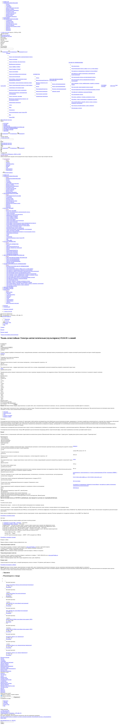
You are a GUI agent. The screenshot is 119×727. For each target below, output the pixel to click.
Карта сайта (3, 718)
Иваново (8, 165)
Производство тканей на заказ (8, 685)
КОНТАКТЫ (9, 292)
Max (4, 325)
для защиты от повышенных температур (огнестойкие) (86, 484)
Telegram (7, 320)
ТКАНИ (5, 124)
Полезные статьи (5, 667)
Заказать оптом (4, 682)
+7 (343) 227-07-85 (5, 32)
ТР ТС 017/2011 (76, 481)
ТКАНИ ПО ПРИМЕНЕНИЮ (10, 128)
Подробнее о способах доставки (8, 537)
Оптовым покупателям (6, 679)
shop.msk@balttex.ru (31, 546)
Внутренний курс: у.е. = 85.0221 (8, 720)
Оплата (2, 658)
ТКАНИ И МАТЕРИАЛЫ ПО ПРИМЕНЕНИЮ (17, 266)
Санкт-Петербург (10, 163)
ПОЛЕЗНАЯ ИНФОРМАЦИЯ (13, 178)
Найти (2, 723)
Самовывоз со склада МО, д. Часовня (12, 522)
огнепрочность (76, 472)
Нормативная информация (7, 666)
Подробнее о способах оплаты (8, 515)
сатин (2, 368)
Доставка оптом (4, 687)
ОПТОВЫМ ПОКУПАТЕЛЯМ (13, 195)
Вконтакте (7, 319)
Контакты (3, 692)
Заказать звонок (4, 155)
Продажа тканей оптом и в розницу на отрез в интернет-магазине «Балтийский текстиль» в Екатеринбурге (26, 716)
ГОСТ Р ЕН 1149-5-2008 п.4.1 (80, 477)
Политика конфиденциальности (8, 668)
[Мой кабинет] (1, 135)
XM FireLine (76, 487)
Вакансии (3, 690)
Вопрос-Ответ (4, 669)
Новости (3, 689)
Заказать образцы (5, 663)
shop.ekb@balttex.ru (6, 316)
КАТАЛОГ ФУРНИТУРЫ (12, 244)
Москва (8, 162)
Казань (7, 166)
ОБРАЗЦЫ (5, 130)
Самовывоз (3, 661)
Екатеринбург (9, 168)
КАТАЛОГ (5, 123)
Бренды (2, 688)
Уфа (7, 167)
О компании (3, 680)
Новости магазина (6, 695)
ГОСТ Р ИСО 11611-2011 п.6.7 (95, 477)
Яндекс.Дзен (8, 322)
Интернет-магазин (5, 657)
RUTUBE (5, 323)
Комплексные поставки (6, 683)
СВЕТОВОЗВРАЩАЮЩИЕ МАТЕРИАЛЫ (13, 127)
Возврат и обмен (4, 664)
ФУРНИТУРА (6, 125)
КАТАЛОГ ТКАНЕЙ (11, 210)
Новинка (3, 673)
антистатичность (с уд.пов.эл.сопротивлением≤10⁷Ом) (93, 472)
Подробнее (8, 587)
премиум (3, 353)
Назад (7, 160)
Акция (2, 676)
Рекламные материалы (6, 671)
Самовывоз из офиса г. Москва (10, 524)
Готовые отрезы (4, 678)
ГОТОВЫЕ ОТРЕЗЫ (8, 129)
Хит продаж (3, 674)
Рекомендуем (4, 677)
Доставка (3, 659)
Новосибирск (9, 170)
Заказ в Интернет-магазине (7, 662)
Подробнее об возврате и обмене (8, 564)
